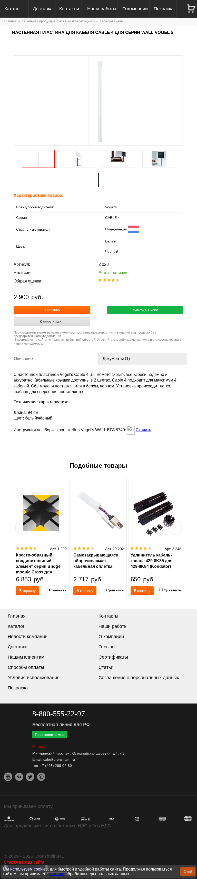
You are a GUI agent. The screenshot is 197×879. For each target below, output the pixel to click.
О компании (135, 8)
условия (56, 874)
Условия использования (34, 677)
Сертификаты (113, 657)
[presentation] (22, 528)
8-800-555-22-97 (58, 713)
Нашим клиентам (26, 657)
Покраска (164, 8)
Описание (23, 358)
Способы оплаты (26, 667)
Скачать (143, 430)
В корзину (52, 310)
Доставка (43, 8)
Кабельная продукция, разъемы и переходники (58, 21)
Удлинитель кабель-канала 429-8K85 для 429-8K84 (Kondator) (151, 561)
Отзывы (106, 646)
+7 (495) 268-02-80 (56, 766)
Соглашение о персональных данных (138, 677)
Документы (116, 358)
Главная (10, 21)
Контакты (69, 8)
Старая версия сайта (24, 862)
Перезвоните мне (49, 734)
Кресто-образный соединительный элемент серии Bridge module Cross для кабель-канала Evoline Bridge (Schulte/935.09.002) (38, 572)
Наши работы (101, 8)
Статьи (105, 667)
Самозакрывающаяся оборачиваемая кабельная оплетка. (95, 561)
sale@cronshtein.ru (59, 759)
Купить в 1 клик (145, 310)
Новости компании (27, 636)
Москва (38, 747)
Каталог (12, 8)
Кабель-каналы (111, 21)
